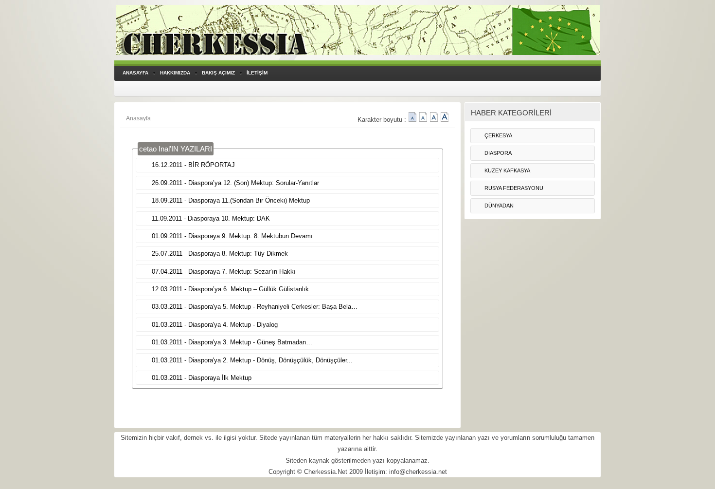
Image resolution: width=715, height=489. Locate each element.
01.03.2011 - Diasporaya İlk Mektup (201, 377)
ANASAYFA (135, 72)
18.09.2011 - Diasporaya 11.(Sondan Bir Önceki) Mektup (231, 200)
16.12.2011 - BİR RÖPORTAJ (193, 165)
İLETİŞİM (257, 72)
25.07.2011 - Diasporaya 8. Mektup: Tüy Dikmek (220, 253)
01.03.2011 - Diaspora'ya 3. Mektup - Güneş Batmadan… (232, 342)
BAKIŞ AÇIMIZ (218, 72)
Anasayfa (138, 118)
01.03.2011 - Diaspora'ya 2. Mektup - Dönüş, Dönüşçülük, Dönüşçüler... (252, 360)
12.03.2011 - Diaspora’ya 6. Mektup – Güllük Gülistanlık (230, 289)
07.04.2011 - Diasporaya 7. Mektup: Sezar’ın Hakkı (224, 271)
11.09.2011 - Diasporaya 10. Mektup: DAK (211, 218)
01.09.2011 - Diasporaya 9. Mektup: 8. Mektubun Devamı (232, 236)
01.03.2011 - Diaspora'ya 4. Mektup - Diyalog (215, 324)
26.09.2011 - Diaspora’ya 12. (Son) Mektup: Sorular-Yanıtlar (235, 183)
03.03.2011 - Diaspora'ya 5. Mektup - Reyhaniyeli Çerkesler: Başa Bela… (255, 306)
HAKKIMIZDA (175, 72)
